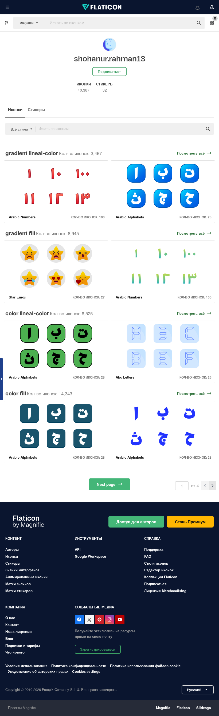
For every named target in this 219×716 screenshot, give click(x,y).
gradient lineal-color (31, 153)
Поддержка (153, 549)
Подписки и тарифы (22, 645)
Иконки (15, 109)
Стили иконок (156, 563)
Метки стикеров (19, 590)
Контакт (12, 624)
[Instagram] (109, 619)
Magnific (163, 707)
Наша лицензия (18, 631)
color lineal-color (27, 313)
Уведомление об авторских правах (38, 671)
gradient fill (20, 233)
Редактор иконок (159, 569)
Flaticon (183, 707)
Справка (152, 538)
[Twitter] (89, 619)
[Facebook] (79, 619)
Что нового (15, 652)
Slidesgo (203, 707)
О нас (10, 617)
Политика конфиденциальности (78, 665)
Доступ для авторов (136, 522)
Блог (9, 638)
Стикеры (36, 109)
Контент (13, 538)
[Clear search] (187, 23)
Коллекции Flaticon (160, 576)
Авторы (12, 549)
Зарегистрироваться (97, 649)
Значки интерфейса (22, 569)
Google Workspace (90, 556)
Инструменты (88, 538)
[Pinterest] (99, 619)
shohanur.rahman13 (109, 59)
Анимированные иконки (26, 576)
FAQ (147, 556)
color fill (15, 393)
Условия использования (26, 665)
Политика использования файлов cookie (145, 665)
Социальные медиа (94, 606)
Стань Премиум (190, 522)
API (78, 549)
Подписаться (155, 583)
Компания (15, 606)
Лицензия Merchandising (165, 590)
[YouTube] (119, 619)
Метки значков (18, 583)
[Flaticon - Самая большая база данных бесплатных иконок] (102, 7)
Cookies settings (86, 672)
